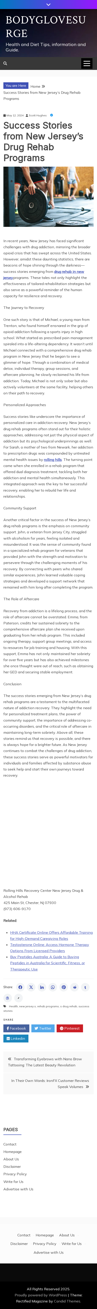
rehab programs (48, 1006)
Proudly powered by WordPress (41, 1295)
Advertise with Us (18, 1189)
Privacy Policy (15, 1174)
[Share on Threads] (7, 998)
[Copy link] (18, 998)
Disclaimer (12, 1166)
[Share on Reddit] (74, 987)
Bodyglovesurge (46, 27)
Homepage (12, 1151)
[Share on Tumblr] (85, 987)
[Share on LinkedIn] (42, 987)
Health (13, 1006)
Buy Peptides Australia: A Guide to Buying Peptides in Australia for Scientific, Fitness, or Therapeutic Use (47, 963)
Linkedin (17, 1038)
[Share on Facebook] (20, 987)
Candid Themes (67, 1301)
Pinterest (71, 1028)
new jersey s (27, 1006)
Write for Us (13, 1181)
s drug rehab (68, 1006)
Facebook (17, 1028)
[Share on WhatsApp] (52, 987)
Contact (9, 1144)
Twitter (44, 1028)
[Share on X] (31, 987)
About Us (11, 1159)
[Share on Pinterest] (63, 987)
